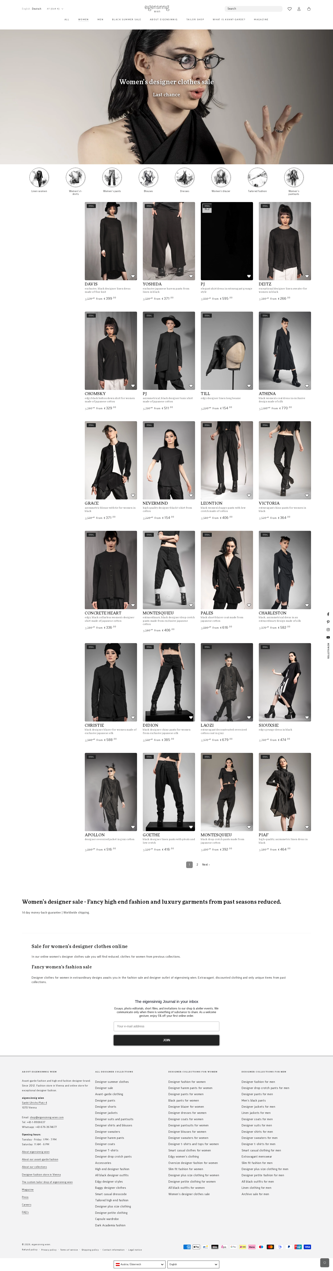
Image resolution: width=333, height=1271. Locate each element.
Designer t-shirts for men (259, 1144)
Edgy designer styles (109, 1181)
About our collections (34, 1167)
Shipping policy (90, 1250)
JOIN (166, 1040)
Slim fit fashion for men (257, 1162)
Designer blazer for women (186, 1106)
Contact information (113, 1250)
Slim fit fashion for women (185, 1169)
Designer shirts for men (257, 1131)
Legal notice (135, 1250)
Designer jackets (106, 1112)
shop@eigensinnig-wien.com (47, 1117)
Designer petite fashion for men (263, 1175)
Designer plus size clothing (113, 1206)
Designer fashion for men (258, 1081)
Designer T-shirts (106, 1150)
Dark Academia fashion (110, 1225)
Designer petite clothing (111, 1212)
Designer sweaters (107, 1131)
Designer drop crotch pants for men (265, 1088)
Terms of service (69, 1250)
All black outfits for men (258, 1181)
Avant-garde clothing (109, 1094)
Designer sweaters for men (260, 1137)
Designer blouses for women (187, 1131)
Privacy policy (48, 1250)
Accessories (103, 1162)
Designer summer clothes (112, 1081)
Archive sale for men (255, 1194)
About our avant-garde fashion (40, 1159)
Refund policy (30, 1249)
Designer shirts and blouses (113, 1125)
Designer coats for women (185, 1119)
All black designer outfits (112, 1175)
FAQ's (25, 1212)
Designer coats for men (257, 1119)
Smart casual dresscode (111, 1194)
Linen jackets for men (256, 1112)
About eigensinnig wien (36, 1152)
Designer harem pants (109, 1137)
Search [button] (232, 8)
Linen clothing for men (256, 1187)
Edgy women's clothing (183, 1156)
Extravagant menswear (257, 1156)
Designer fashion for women (187, 1081)
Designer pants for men (257, 1094)
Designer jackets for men (258, 1106)
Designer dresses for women (187, 1112)
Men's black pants (254, 1100)
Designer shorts (105, 1106)
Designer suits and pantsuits (114, 1119)
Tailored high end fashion (112, 1200)
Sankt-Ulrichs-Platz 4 (34, 1103)
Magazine (28, 1189)
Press (25, 1197)
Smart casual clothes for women (189, 1150)
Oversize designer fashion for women (193, 1162)
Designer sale (104, 1088)
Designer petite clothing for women (192, 1181)
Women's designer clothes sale (189, 1194)
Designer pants (105, 1100)
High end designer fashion (112, 1169)
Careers (26, 1204)
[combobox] (140, 1264)
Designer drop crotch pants (113, 1156)
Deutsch (36, 9)
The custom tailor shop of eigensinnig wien (47, 1182)
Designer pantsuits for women (188, 1125)
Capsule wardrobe (107, 1219)
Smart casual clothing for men (261, 1150)
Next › (206, 864)
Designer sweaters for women (188, 1137)
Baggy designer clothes (110, 1187)
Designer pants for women (186, 1094)
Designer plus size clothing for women (193, 1175)
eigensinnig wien (41, 1244)
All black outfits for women (186, 1187)
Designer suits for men (257, 1125)
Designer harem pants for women (190, 1088)
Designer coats (105, 1144)
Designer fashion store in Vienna (41, 1174)
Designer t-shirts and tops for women (193, 1144)
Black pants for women (183, 1100)
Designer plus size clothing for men (265, 1169)
